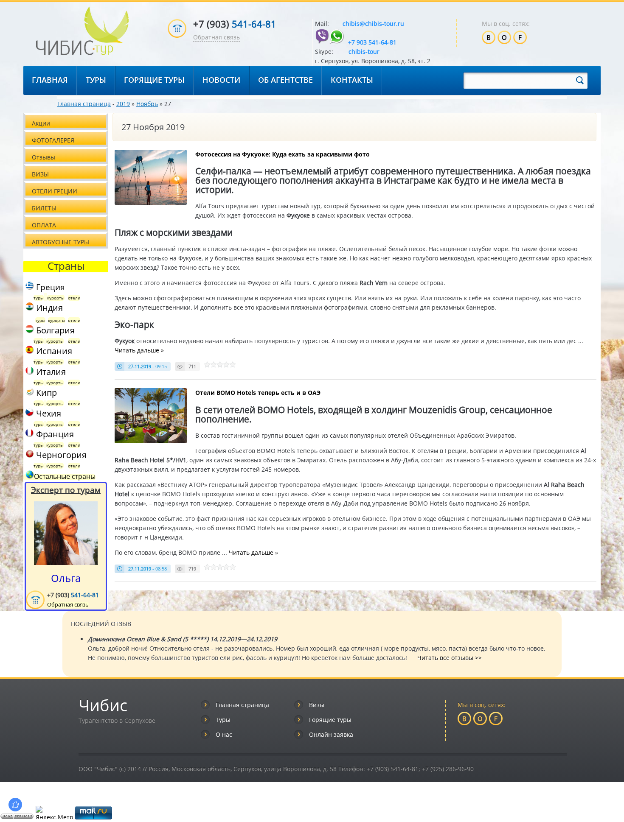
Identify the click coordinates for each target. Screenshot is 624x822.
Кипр (45, 392)
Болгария (54, 330)
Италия (50, 371)
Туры (223, 720)
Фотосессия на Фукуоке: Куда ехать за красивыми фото (282, 154)
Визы (316, 705)
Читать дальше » (139, 350)
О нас (224, 734)
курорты (56, 298)
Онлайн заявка (331, 734)
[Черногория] (28, 455)
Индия (48, 307)
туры (39, 298)
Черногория (61, 455)
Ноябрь (147, 104)
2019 (123, 104)
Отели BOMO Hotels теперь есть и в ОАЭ (257, 393)
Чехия (47, 413)
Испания (53, 351)
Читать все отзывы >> (449, 658)
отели (74, 298)
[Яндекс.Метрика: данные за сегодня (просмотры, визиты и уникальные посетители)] (54, 812)
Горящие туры (330, 720)
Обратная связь (216, 37)
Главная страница (84, 104)
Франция (54, 434)
